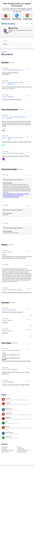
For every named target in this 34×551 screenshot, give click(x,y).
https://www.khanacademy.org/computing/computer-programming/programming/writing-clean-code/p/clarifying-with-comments (16, 195)
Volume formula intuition (15, 289)
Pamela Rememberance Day (15, 70)
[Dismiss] (31, 1)
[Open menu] (32, 24)
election (10, 252)
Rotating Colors (12, 310)
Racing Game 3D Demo (14, 350)
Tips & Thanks (6, 343)
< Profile (3, 52)
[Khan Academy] (7, 23)
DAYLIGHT (11, 96)
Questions (5, 62)
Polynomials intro (12, 369)
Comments (5, 302)
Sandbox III (11, 382)
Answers (4, 244)
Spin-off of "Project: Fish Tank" (16, 153)
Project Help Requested (9, 109)
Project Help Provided (9, 169)
